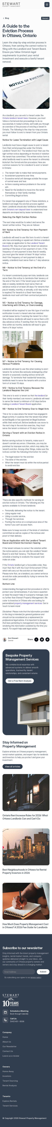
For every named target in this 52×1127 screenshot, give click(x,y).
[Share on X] (36, 639)
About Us (7, 1042)
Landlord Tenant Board (21, 404)
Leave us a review (11, 1056)
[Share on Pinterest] (47, 639)
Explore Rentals (10, 1101)
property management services (28, 603)
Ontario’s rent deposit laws (18, 209)
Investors (7, 1076)
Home (5, 1037)
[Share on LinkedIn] (42, 639)
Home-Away (8, 1071)
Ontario (11, 565)
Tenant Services (10, 1105)
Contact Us (8, 1051)
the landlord (40, 395)
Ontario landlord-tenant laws (15, 118)
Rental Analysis (10, 1085)
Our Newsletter (10, 1046)
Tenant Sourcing (10, 1081)
